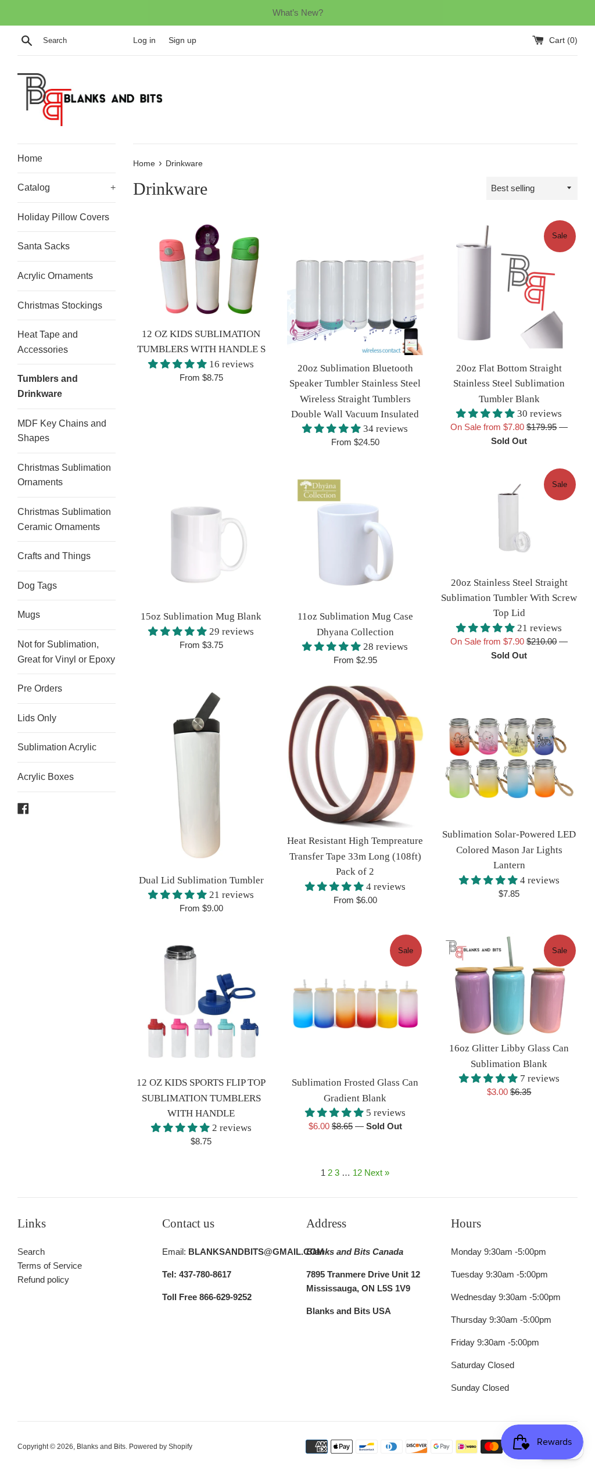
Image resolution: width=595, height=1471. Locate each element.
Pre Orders (39, 688)
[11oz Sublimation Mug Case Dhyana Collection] (355, 535)
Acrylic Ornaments (55, 276)
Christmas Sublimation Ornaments (64, 475)
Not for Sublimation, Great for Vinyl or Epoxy (66, 651)
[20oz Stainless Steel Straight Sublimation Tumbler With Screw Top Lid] (509, 518)
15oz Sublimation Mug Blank (201, 616)
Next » (376, 1172)
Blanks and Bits (101, 1447)
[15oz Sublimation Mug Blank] (201, 535)
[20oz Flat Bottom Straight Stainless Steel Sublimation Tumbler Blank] (509, 287)
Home (29, 158)
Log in (144, 40)
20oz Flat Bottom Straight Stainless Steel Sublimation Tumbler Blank (509, 384)
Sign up (182, 40)
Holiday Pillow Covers (63, 217)
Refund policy (43, 1279)
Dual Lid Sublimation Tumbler (201, 880)
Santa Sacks (43, 246)
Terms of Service (49, 1265)
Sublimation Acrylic (56, 747)
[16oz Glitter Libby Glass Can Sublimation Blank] (509, 984)
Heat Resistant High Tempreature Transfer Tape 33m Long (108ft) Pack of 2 (355, 856)
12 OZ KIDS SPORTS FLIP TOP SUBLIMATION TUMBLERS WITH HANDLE (201, 1098)
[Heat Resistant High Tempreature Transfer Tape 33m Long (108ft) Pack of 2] (355, 756)
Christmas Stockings (59, 305)
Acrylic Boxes (45, 777)
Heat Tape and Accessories (47, 342)
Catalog (66, 187)
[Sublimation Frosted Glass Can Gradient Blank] (355, 1001)
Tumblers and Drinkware (47, 386)
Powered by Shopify (160, 1447)
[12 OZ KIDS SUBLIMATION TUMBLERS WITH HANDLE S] (201, 270)
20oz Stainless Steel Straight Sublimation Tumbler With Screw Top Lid (509, 598)
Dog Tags (37, 585)
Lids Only (36, 718)
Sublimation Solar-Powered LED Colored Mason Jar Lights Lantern (509, 850)
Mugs (28, 615)
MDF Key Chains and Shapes (61, 430)
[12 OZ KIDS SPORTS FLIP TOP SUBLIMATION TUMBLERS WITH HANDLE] (201, 1001)
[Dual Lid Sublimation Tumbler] (201, 776)
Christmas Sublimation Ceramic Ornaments (64, 519)
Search (31, 1252)
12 (357, 1172)
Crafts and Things (54, 556)
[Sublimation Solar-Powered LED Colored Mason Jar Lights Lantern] (509, 753)
